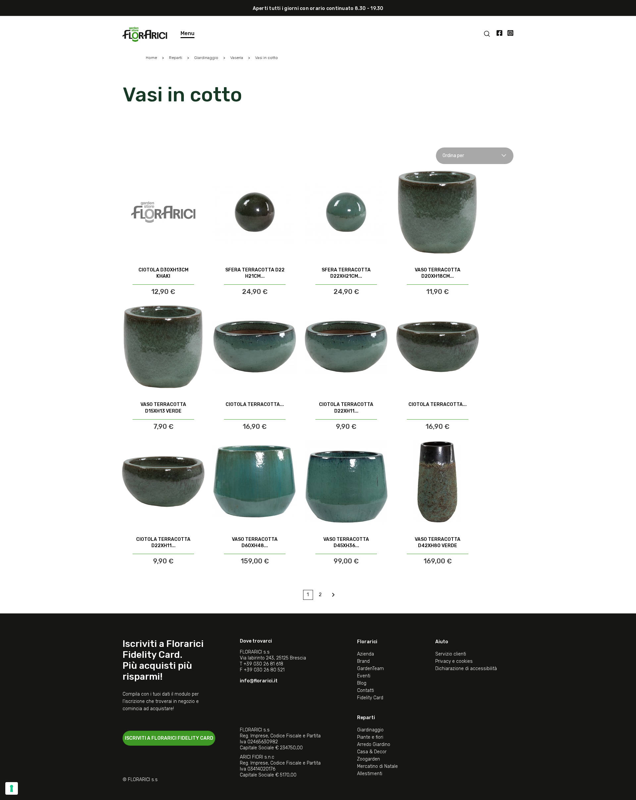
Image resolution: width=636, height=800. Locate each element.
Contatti (365, 690)
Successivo (333, 595)
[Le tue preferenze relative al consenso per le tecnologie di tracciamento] (11, 788)
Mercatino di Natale (377, 766)
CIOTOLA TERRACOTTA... (255, 404)
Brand (363, 661)
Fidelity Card (370, 698)
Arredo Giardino (373, 744)
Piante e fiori (370, 737)
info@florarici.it (259, 681)
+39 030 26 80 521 (264, 670)
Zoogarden (368, 759)
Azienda (365, 654)
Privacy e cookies (454, 661)
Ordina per (453, 155)
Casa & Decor (372, 752)
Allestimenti (369, 773)
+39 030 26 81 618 (263, 664)
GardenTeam (370, 668)
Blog (361, 683)
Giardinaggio (370, 730)
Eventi (363, 676)
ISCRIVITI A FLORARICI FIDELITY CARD (169, 738)
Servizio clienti (450, 654)
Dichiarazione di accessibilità (466, 668)
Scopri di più (163, 278)
